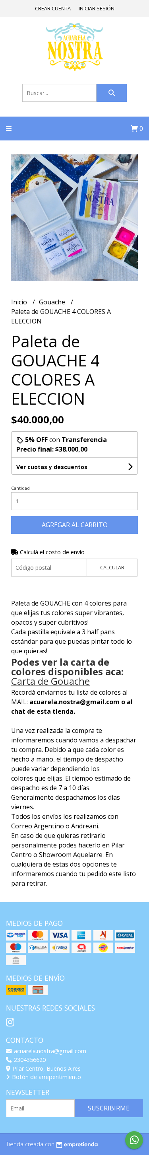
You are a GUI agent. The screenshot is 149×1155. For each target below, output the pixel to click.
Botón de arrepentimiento (45, 1077)
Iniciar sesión (96, 8)
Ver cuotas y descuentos (51, 467)
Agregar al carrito (75, 524)
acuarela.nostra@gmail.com (49, 1051)
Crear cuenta (53, 8)
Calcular (112, 567)
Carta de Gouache (50, 681)
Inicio (20, 302)
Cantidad (20, 488)
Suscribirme (109, 1108)
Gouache (53, 302)
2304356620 (29, 1059)
